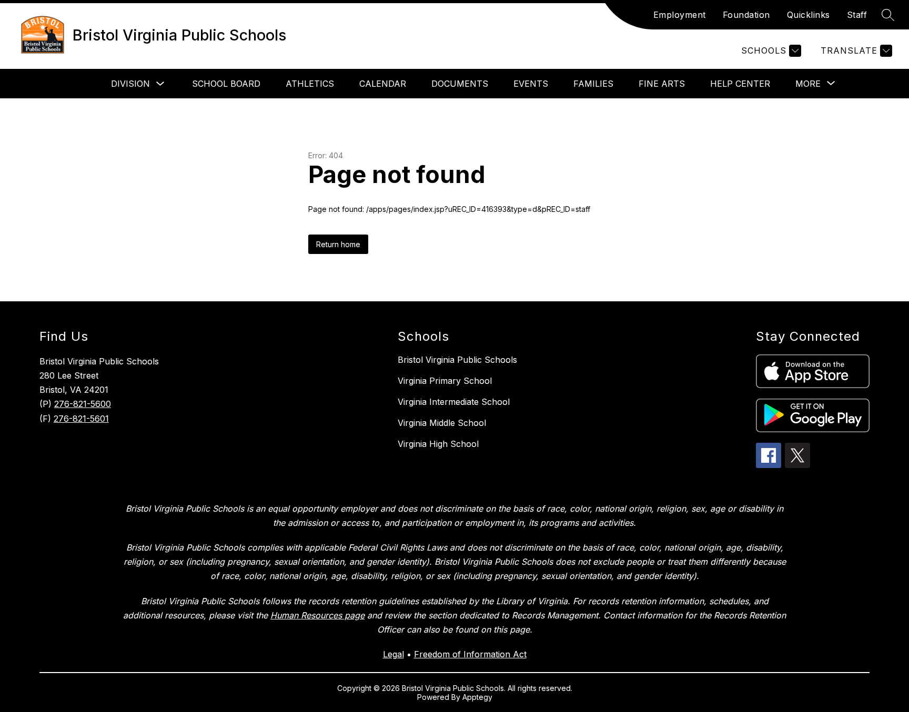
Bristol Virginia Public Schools (457, 359)
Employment (679, 14)
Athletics (310, 83)
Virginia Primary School (445, 380)
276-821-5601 (81, 418)
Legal (393, 654)
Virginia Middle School (442, 423)
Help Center (740, 83)
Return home (338, 244)
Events (530, 83)
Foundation (746, 14)
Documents (459, 83)
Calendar (382, 83)
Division (130, 83)
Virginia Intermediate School (454, 401)
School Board (226, 83)
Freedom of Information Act (470, 654)
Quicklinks (808, 14)
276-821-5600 (82, 404)
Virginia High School (438, 444)
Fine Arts (662, 83)
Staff (857, 14)
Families (593, 83)
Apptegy (477, 697)
